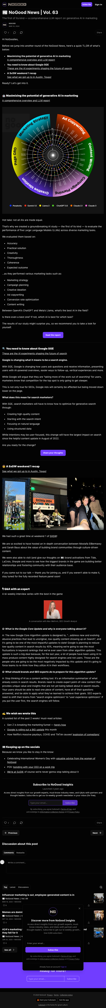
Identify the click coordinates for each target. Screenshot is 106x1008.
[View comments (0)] (14, 32)
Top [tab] (5, 887)
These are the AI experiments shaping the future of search (39, 68)
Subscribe (86, 4)
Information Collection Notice (52, 959)
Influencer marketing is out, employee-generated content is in (38, 895)
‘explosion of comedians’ (86, 734)
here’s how (60, 724)
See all (7, 949)
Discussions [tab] (23, 887)
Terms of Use (66, 956)
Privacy (50, 995)
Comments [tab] (9, 852)
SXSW (53, 536)
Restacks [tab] (20, 852)
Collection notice (66, 995)
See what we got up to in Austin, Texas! (29, 77)
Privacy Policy (73, 959)
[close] (79, 908)
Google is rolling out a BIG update (25, 729)
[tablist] (14, 852)
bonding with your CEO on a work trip (34, 767)
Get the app (64, 1000)
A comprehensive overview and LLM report (31, 59)
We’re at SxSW (15, 771)
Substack (41, 1005)
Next (95, 832)
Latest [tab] (12, 887)
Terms (56, 995)
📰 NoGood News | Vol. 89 (15, 898)
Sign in (98, 4)
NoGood (12, 23)
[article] (53, 900)
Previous (12, 832)
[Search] (101, 887)
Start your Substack (48, 1000)
